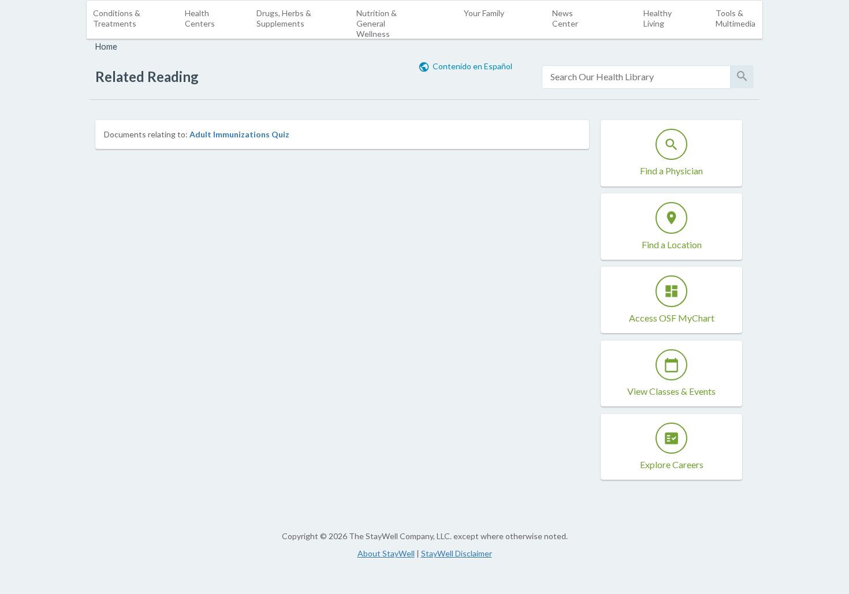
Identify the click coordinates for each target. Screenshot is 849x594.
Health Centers (200, 18)
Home (106, 46)
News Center (565, 18)
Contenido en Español (472, 66)
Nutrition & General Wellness (376, 23)
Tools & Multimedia (735, 18)
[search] (636, 77)
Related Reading (147, 76)
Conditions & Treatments (116, 18)
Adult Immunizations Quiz (239, 134)
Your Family (484, 13)
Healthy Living (657, 18)
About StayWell (386, 553)
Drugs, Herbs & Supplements (283, 18)
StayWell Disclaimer (456, 553)
